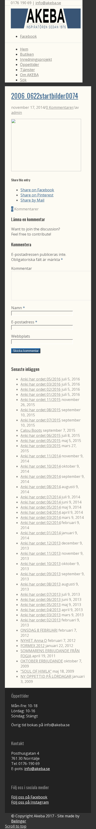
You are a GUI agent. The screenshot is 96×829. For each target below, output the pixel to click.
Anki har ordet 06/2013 (41, 599)
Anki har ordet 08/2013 (41, 584)
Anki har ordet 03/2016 (41, 384)
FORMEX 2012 (33, 645)
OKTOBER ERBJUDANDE (42, 661)
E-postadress (24, 322)
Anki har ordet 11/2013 (41, 553)
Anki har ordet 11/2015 (41, 399)
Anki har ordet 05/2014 (41, 507)
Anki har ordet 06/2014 (41, 502)
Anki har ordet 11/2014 (41, 456)
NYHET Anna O (34, 640)
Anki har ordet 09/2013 (41, 573)
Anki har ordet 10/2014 (41, 466)
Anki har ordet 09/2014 (41, 476)
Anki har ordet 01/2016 (41, 394)
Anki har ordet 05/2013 (41, 604)
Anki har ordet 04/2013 (41, 609)
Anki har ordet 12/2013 (41, 543)
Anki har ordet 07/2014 (41, 497)
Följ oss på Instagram (30, 802)
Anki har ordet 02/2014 (41, 522)
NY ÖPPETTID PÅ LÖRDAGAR (46, 676)
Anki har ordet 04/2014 (41, 512)
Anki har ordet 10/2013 (41, 563)
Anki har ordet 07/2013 (41, 594)
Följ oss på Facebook (29, 797)
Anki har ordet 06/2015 (41, 435)
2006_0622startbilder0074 (44, 95)
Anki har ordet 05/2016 (41, 379)
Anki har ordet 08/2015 (41, 409)
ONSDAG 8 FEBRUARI (39, 630)
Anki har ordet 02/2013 (41, 620)
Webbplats (20, 336)
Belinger (18, 821)
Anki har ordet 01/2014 (41, 532)
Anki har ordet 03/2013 (41, 614)
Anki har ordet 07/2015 (41, 420)
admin (16, 112)
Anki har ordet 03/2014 (41, 517)
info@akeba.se (48, 2)
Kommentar (21, 268)
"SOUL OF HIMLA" (36, 671)
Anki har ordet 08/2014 (41, 486)
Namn (18, 307)
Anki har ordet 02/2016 (41, 389)
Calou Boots (31, 430)
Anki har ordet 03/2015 (41, 445)
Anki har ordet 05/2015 (41, 440)
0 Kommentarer (59, 107)
